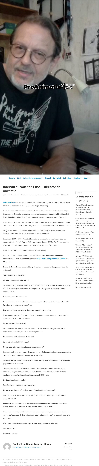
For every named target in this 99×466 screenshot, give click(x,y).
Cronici (48, 178)
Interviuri (57, 178)
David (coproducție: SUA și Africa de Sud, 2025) (85, 233)
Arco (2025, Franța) (82, 201)
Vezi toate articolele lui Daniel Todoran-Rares (27, 447)
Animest (15, 434)
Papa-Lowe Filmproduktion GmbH (51, 258)
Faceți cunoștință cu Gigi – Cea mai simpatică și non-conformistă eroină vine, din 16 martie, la (85, 270)
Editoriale (67, 178)
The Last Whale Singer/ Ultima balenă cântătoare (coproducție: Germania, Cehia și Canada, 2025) (84, 248)
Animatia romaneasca (32, 178)
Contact (87, 178)
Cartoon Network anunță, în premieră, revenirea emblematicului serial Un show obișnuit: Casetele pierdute (85, 209)
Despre (12, 178)
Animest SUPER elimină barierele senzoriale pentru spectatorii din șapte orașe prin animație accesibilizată (85, 259)
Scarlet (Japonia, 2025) (83, 287)
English (77, 178)
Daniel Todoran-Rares (12, 195)
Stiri (19, 178)
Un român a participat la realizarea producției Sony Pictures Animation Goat (84, 280)
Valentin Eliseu (9, 202)
